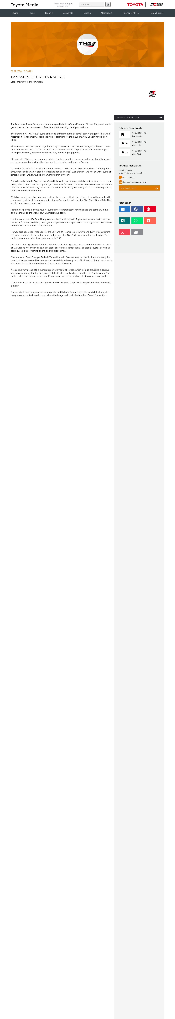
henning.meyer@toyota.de (134, 182)
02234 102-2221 (129, 177)
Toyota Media (24, 4)
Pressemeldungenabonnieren (63, 4)
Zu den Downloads (128, 117)
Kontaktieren (128, 188)
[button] (125, 210)
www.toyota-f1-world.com (32, 295)
